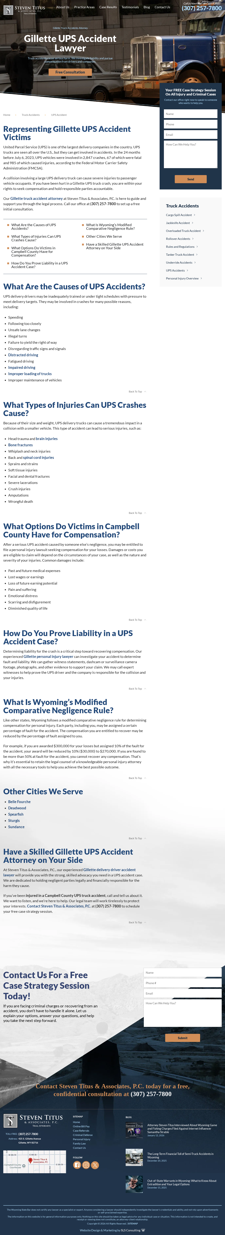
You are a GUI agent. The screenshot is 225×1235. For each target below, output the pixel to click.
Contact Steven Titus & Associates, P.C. (59, 906)
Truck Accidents (31, 114)
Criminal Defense (83, 1134)
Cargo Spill (179, 215)
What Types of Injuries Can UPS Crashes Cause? (36, 238)
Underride (179, 262)
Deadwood (17, 808)
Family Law (79, 1143)
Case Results (108, 7)
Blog (147, 7)
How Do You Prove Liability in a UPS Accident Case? (39, 265)
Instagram (86, 1165)
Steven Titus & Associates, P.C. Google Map (34, 1161)
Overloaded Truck (183, 231)
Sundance (16, 827)
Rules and (180, 246)
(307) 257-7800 (202, 6)
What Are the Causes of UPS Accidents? (33, 226)
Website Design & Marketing (98, 1230)
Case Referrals (81, 1130)
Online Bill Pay (81, 1126)
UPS (175, 270)
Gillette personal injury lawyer (48, 656)
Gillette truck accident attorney (36, 198)
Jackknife (178, 223)
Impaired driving (21, 367)
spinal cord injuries (38, 457)
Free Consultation (70, 72)
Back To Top (135, 391)
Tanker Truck (180, 254)
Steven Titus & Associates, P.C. (24, 10)
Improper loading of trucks (30, 373)
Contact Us (79, 1147)
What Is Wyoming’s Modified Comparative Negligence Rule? (110, 226)
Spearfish (16, 814)
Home (6, 114)
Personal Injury (182, 278)
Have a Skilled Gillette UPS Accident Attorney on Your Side (114, 246)
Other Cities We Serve (104, 236)
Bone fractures (20, 445)
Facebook (77, 1165)
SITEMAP (133, 1223)
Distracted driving (23, 355)
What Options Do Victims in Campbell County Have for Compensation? (33, 251)
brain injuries (47, 438)
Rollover (178, 238)
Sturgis (14, 820)
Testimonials (130, 7)
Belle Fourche (19, 801)
